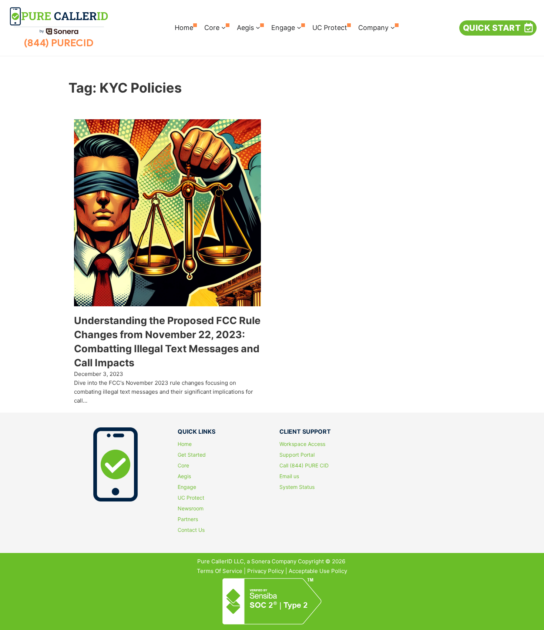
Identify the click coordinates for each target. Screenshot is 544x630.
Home (184, 27)
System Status (297, 487)
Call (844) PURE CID (304, 465)
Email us (289, 476)
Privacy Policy (265, 570)
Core (211, 27)
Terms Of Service (219, 570)
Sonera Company (273, 561)
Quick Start (492, 28)
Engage (283, 27)
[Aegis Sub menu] (258, 28)
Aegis (245, 27)
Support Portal (297, 454)
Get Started (192, 454)
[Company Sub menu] (392, 28)
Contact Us (191, 530)
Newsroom (191, 508)
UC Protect (329, 27)
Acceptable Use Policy (318, 570)
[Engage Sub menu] (299, 28)
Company (373, 27)
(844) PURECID (59, 43)
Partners (188, 519)
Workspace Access (302, 444)
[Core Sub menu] (223, 28)
